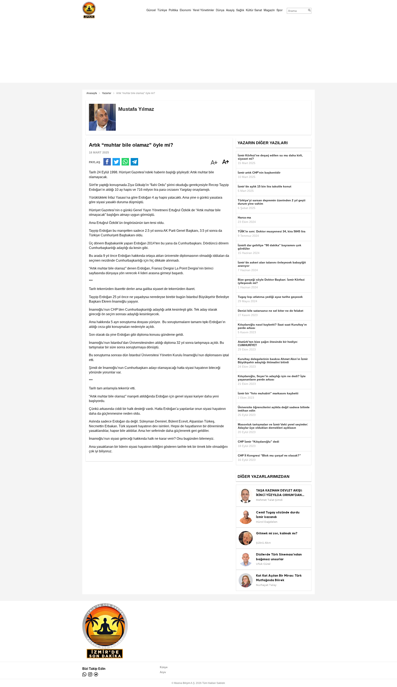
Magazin (269, 10)
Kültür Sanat (254, 10)
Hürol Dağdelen (266, 521)
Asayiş (230, 10)
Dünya (220, 10)
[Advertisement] (198, 50)
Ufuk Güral (263, 563)
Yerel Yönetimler (203, 10)
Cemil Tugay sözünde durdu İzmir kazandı (277, 514)
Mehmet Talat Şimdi (269, 499)
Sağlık (240, 10)
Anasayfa (91, 93)
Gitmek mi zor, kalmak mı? (276, 533)
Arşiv (163, 672)
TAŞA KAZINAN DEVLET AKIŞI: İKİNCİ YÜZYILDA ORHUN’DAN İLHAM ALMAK (279, 492)
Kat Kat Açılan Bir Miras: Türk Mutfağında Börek (279, 578)
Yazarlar (106, 93)
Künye (163, 667)
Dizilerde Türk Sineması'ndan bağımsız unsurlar (279, 556)
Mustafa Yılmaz (136, 109)
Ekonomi (185, 10)
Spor (279, 10)
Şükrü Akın (263, 542)
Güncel (151, 10)
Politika (173, 10)
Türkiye (162, 10)
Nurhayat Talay (266, 585)
